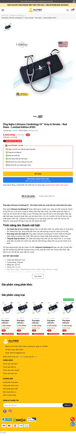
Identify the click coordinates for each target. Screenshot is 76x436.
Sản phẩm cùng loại (13, 295)
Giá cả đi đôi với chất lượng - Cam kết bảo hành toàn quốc (37, 1)
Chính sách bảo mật (10, 373)
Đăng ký (68, 405)
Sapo (35, 356)
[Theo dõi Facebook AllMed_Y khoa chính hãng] (5, 411)
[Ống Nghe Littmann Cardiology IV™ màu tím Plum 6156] (7, 307)
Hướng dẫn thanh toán (10, 385)
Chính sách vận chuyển (11, 370)
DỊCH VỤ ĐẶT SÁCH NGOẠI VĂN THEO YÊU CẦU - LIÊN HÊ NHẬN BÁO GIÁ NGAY (38, 5)
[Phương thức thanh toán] (15, 425)
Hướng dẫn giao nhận (10, 389)
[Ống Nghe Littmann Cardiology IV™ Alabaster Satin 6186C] (53, 307)
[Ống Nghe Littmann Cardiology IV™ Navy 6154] (23, 307)
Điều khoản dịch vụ (9, 392)
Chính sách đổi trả (9, 367)
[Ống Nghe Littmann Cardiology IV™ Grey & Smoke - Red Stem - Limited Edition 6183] (43, 68)
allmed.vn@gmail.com (17, 353)
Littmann (15, 130)
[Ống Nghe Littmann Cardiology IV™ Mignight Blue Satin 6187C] (38, 307)
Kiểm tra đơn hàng (9, 395)
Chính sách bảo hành (10, 364)
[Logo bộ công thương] (18, 419)
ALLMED (20, 356)
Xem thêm (38, 276)
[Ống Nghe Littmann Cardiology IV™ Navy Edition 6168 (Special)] (68, 307)
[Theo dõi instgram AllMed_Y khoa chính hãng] (10, 411)
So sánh (3, 432)
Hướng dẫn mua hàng (10, 382)
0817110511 (19, 350)
